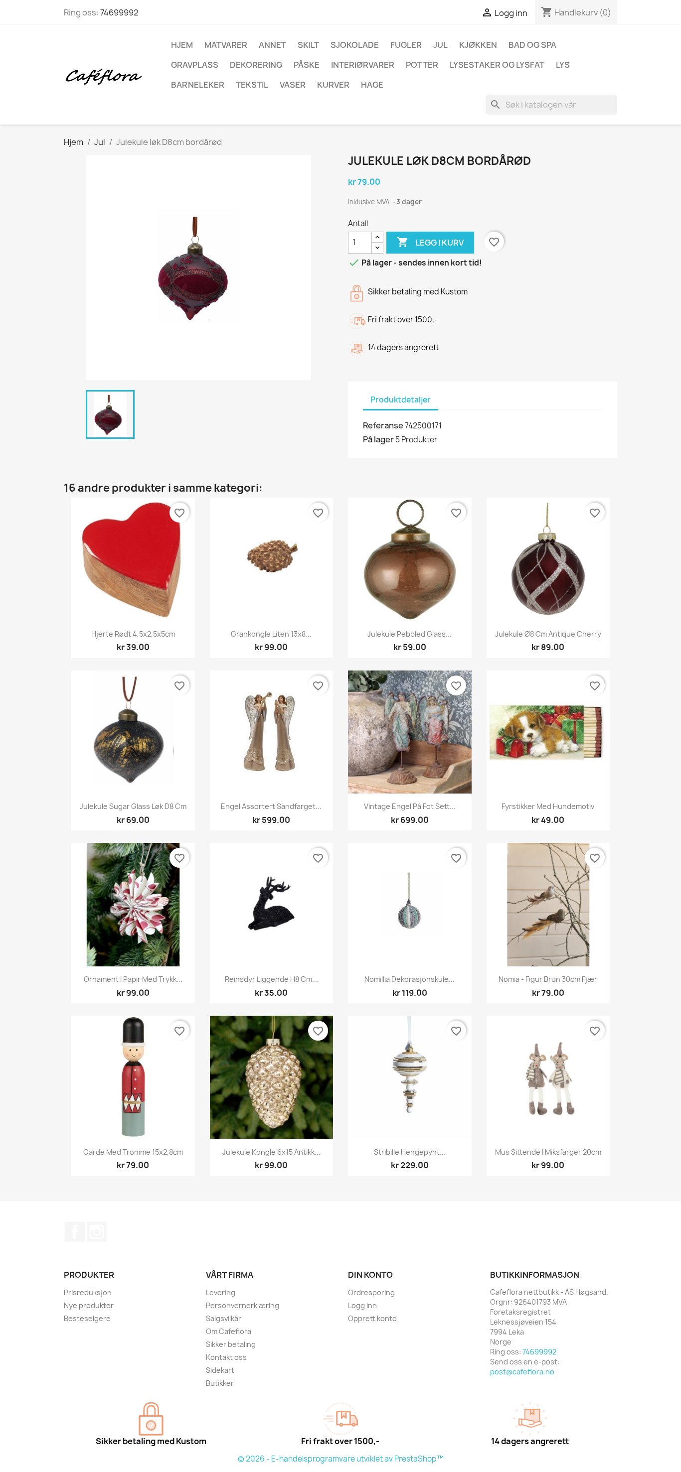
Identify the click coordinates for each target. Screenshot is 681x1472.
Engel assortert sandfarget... (271, 806)
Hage (372, 84)
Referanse (383, 425)
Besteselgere (87, 1318)
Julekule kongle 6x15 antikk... (271, 1152)
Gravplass (194, 64)
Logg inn (362, 1305)
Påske (307, 64)
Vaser (293, 84)
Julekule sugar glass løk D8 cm (133, 806)
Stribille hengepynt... (410, 1152)
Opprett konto (372, 1318)
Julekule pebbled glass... (409, 634)
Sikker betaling (231, 1344)
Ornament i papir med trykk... (133, 979)
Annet (272, 44)
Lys (563, 64)
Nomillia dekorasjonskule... (409, 979)
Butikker (220, 1383)
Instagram (97, 1232)
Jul (440, 44)
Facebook (75, 1232)
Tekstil (252, 84)
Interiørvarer (362, 64)
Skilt (308, 44)
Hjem (182, 44)
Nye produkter (89, 1305)
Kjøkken (478, 44)
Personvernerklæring (242, 1305)
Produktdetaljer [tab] (400, 400)
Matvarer (225, 44)
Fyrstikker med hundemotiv (548, 806)
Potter (422, 64)
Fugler (406, 44)
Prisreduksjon (88, 1292)
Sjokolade (355, 44)
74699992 (119, 12)
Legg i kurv (430, 242)
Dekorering (256, 64)
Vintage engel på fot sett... (410, 806)
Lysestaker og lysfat (497, 64)
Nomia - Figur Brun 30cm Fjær (548, 979)
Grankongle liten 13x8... (271, 634)
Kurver (333, 84)
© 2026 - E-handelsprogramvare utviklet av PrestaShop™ (341, 1459)
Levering (220, 1292)
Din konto (370, 1274)
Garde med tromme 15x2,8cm (133, 1152)
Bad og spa (532, 44)
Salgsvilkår (223, 1318)
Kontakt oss (226, 1357)
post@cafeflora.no (522, 1371)
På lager (378, 439)
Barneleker (197, 84)
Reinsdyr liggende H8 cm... (271, 979)
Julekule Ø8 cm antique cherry (548, 634)
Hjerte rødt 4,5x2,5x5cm (133, 634)
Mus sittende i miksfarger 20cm (548, 1152)
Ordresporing (371, 1292)
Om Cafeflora (228, 1331)
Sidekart (220, 1370)
